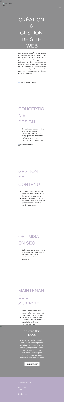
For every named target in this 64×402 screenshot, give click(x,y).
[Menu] (60, 8)
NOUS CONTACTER (32, 364)
